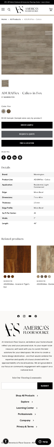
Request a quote (27, 134)
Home (4, 19)
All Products (15, 19)
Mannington (9, 97)
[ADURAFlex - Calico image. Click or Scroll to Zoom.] (27, 50)
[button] (6, 441)
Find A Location (27, 143)
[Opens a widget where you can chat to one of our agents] (43, 442)
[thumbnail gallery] (5, 83)
